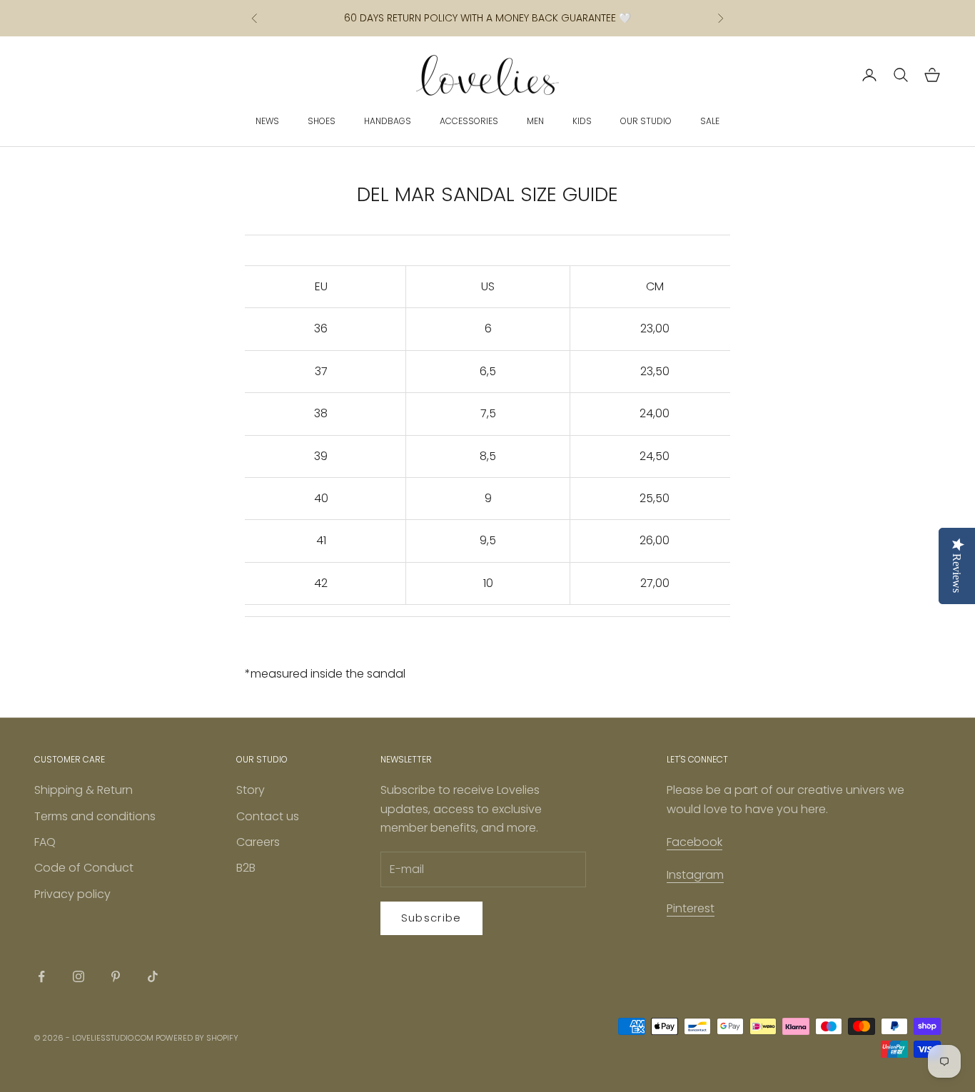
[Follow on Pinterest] (115, 976)
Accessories (469, 121)
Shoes (321, 121)
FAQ (45, 842)
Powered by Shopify (197, 1037)
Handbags (387, 121)
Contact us (267, 816)
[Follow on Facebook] (41, 976)
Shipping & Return (83, 790)
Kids (582, 121)
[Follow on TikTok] (153, 976)
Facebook (694, 842)
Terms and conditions (95, 816)
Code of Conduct (83, 867)
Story (250, 790)
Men (535, 121)
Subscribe (431, 917)
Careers (258, 842)
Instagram (695, 875)
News (267, 121)
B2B (246, 867)
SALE (709, 121)
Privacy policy (72, 894)
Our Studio (646, 121)
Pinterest (690, 908)
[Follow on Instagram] (78, 976)
